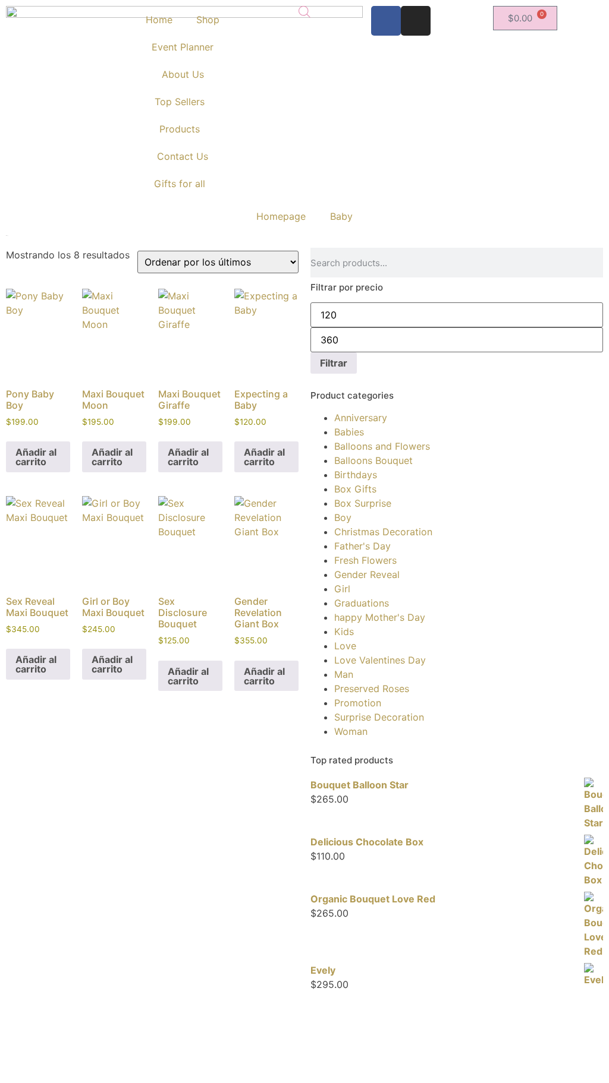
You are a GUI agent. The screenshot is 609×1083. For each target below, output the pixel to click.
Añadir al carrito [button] (35, 457)
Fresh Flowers (365, 560)
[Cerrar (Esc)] (570, 13)
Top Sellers (180, 102)
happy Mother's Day (379, 617)
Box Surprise (362, 503)
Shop (207, 20)
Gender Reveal (367, 574)
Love (345, 646)
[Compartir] (543, 13)
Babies (349, 432)
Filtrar (333, 363)
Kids (344, 631)
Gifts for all (179, 184)
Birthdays (355, 475)
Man (343, 674)
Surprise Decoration (379, 717)
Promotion (357, 703)
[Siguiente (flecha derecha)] (588, 542)
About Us (183, 74)
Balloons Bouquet (373, 460)
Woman (351, 731)
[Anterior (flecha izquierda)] (21, 542)
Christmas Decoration (383, 532)
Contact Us (182, 156)
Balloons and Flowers (382, 446)
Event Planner (183, 47)
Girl (342, 589)
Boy (342, 517)
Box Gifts (355, 489)
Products (179, 129)
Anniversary (360, 418)
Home (159, 20)
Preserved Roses (371, 688)
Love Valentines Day (380, 660)
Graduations (361, 603)
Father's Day (362, 546)
